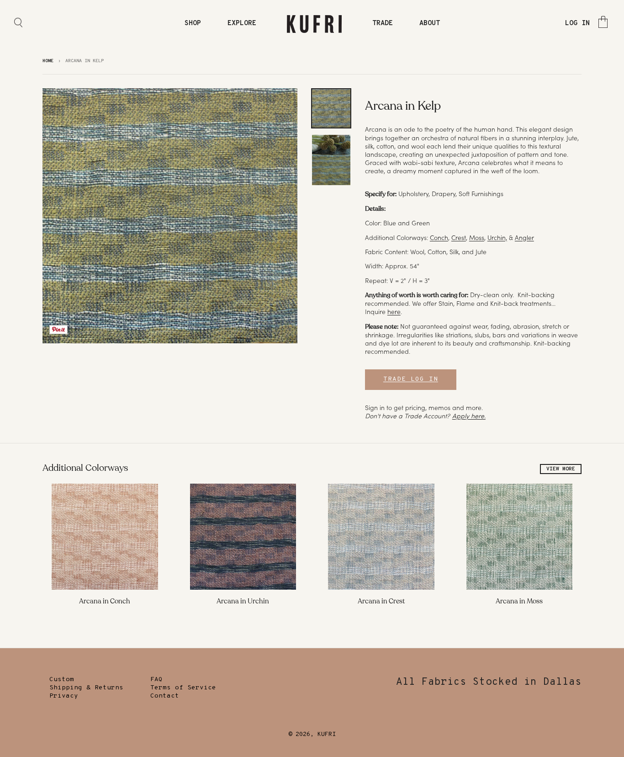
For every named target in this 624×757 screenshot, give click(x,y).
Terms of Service (183, 688)
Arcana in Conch (104, 601)
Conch (439, 238)
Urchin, (497, 238)
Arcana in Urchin (243, 601)
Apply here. (469, 416)
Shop (193, 23)
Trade (382, 23)
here (394, 312)
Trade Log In (410, 379)
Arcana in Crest (381, 601)
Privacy (63, 696)
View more (560, 469)
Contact (164, 696)
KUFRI (326, 734)
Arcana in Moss (519, 601)
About (429, 23)
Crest (458, 238)
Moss (476, 238)
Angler (524, 238)
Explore (241, 23)
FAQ (156, 679)
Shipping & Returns (86, 688)
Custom (61, 679)
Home (47, 61)
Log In (577, 23)
